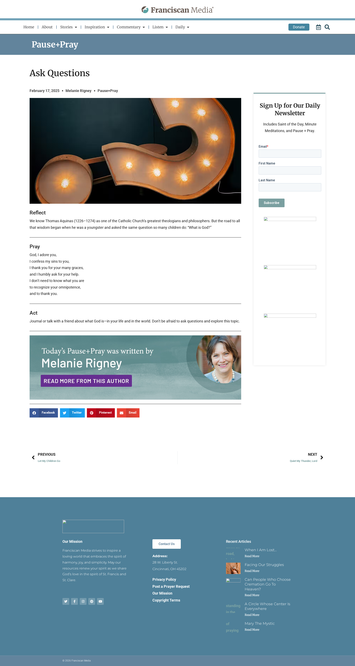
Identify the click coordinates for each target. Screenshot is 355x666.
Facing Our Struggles (264, 564)
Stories (66, 27)
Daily (180, 27)
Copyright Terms (166, 600)
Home (28, 27)
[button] (44, 413)
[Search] (328, 27)
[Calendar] (319, 27)
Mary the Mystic (260, 623)
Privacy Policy (164, 579)
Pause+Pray (55, 44)
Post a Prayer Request (171, 586)
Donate (299, 27)
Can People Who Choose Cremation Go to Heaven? (268, 584)
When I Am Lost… (261, 550)
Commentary (129, 27)
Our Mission (72, 541)
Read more (252, 556)
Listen (158, 27)
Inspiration (95, 27)
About (47, 27)
